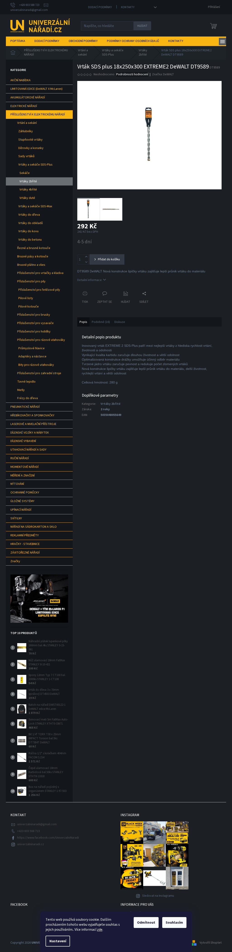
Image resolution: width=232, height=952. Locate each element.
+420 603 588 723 (28, 831)
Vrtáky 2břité (28, 181)
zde (99, 929)
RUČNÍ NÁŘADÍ (19, 458)
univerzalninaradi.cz (30, 844)
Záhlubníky (25, 131)
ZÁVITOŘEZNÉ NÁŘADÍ (25, 552)
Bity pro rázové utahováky (36, 365)
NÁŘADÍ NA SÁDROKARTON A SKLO (33, 527)
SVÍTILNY (16, 518)
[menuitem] (18, 41)
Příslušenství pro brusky (33, 314)
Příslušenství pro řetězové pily (39, 290)
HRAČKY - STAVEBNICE (25, 544)
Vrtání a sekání (27, 123)
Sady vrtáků (26, 156)
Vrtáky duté (27, 198)
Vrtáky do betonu (30, 239)
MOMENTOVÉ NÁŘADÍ (24, 467)
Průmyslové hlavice (31, 348)
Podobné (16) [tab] (101, 322)
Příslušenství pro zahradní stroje (39, 373)
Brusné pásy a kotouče (32, 256)
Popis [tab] (83, 322)
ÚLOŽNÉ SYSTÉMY (22, 501)
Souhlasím (174, 922)
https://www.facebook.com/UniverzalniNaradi (48, 837)
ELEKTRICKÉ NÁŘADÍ (23, 106)
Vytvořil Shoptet (211, 942)
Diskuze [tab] (119, 322)
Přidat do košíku (109, 259)
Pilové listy (25, 298)
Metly (21, 390)
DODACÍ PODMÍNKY (100, 7)
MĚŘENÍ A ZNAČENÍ (22, 475)
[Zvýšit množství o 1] (86, 256)
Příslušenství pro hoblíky (34, 331)
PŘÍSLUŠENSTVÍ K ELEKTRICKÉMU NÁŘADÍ (37, 114)
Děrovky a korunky (31, 148)
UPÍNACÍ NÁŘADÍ (20, 510)
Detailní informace (89, 280)
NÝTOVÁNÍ (17, 484)
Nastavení (57, 941)
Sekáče (24, 173)
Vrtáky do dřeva (29, 214)
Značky (15, 561)
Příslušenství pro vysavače (35, 323)
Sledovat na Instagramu (158, 895)
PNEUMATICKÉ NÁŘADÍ (25, 407)
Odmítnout (146, 922)
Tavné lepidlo (26, 381)
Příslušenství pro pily (31, 281)
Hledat (142, 26)
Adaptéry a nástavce (32, 356)
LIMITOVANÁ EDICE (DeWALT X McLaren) (36, 89)
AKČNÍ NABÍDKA (20, 80)
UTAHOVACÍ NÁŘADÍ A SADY (28, 449)
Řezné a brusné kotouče (33, 248)
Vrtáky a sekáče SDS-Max (35, 206)
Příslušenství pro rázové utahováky (41, 340)
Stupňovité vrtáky (30, 139)
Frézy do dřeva (27, 398)
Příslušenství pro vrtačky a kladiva (40, 273)
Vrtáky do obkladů (30, 223)
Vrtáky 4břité (28, 189)
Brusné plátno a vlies (31, 265)
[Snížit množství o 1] (86, 262)
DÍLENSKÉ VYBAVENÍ (23, 441)
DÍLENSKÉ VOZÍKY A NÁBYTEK (29, 432)
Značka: (163, 74)
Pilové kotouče (28, 306)
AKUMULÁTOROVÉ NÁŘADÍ (27, 97)
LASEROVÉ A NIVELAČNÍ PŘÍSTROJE (33, 424)
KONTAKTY (128, 7)
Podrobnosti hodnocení (132, 74)
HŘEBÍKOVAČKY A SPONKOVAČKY (32, 415)
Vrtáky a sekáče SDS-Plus (35, 164)
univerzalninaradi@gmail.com (37, 824)
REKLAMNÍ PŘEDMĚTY (24, 535)
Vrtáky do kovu (28, 231)
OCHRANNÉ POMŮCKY (24, 492)
